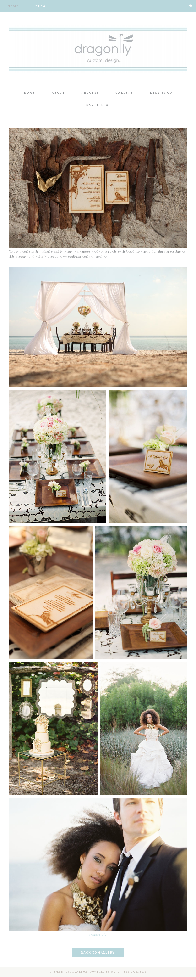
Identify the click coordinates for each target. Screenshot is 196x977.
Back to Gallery (98, 952)
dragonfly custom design (98, 53)
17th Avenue (76, 971)
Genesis (140, 971)
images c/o (98, 934)
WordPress (120, 971)
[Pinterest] (191, 6)
